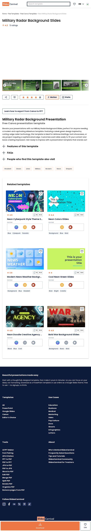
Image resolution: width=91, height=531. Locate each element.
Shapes (69, 169)
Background (53, 233)
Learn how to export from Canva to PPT (23, 111)
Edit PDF (5, 474)
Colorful (63, 291)
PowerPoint (7, 408)
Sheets (51, 427)
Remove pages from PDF (13, 490)
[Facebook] (9, 504)
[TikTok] (29, 504)
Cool (20, 349)
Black (10, 349)
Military (37, 169)
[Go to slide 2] (32, 85)
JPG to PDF (7, 465)
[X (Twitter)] (19, 504)
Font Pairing (7, 453)
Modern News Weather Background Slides (30, 276)
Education (53, 405)
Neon (59, 169)
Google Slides (8, 411)
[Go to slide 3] (51, 85)
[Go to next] (86, 85)
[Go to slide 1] (12, 85)
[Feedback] (14, 97)
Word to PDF (7, 471)
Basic (62, 349)
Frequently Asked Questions (61, 453)
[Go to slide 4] (71, 85)
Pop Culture (53, 420)
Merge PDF (7, 477)
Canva (5, 414)
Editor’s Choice (9, 417)
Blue (9, 233)
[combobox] (48, 4)
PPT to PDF (7, 459)
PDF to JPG (7, 468)
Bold (66, 233)
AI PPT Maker (8, 450)
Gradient (7, 169)
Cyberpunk (16, 233)
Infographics (54, 430)
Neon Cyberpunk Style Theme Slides (26, 219)
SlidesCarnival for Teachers (61, 462)
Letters (51, 433)
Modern (49, 169)
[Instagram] (4, 504)
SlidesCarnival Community (60, 459)
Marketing (53, 414)
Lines (28, 169)
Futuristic (25, 233)
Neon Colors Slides (58, 219)
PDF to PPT (7, 462)
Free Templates (13, 14)
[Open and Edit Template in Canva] (16, 227)
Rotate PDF (7, 484)
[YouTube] (14, 504)
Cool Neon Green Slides (61, 276)
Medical (52, 411)
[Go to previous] (4, 85)
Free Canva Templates (28, 14)
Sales (50, 417)
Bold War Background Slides (63, 334)
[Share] (5, 97)
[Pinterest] (24, 504)
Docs (50, 423)
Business (52, 408)
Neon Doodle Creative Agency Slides (27, 334)
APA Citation (8, 456)
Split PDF (6, 481)
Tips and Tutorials (56, 456)
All (3, 405)
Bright (56, 291)
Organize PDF (8, 487)
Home (4, 14)
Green (18, 169)
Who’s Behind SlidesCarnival (61, 450)
